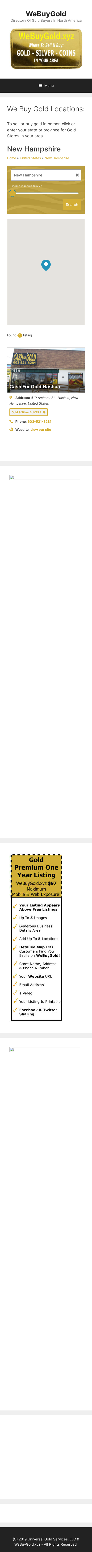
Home (11, 158)
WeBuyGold (46, 13)
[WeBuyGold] (46, 48)
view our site (40, 429)
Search (72, 204)
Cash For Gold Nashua (34, 386)
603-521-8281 (39, 421)
